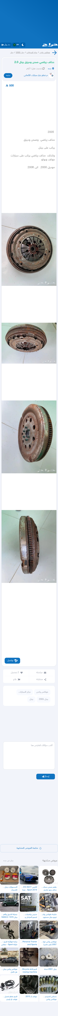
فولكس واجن (45, 52)
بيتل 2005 (20, 52)
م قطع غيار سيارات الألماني (36, 75)
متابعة (8, 76)
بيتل (12, 52)
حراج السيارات (32, 52)
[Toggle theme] (22, 45)
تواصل (10, 660)
